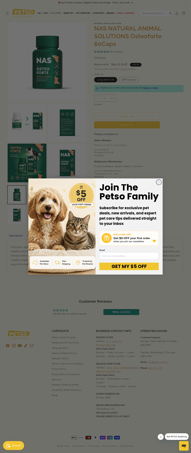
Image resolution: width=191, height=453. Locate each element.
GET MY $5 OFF (129, 266)
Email (102, 250)
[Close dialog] (158, 182)
